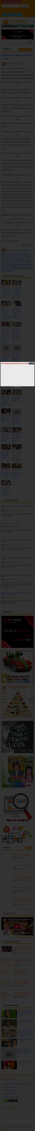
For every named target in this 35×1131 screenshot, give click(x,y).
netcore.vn (19, 386)
